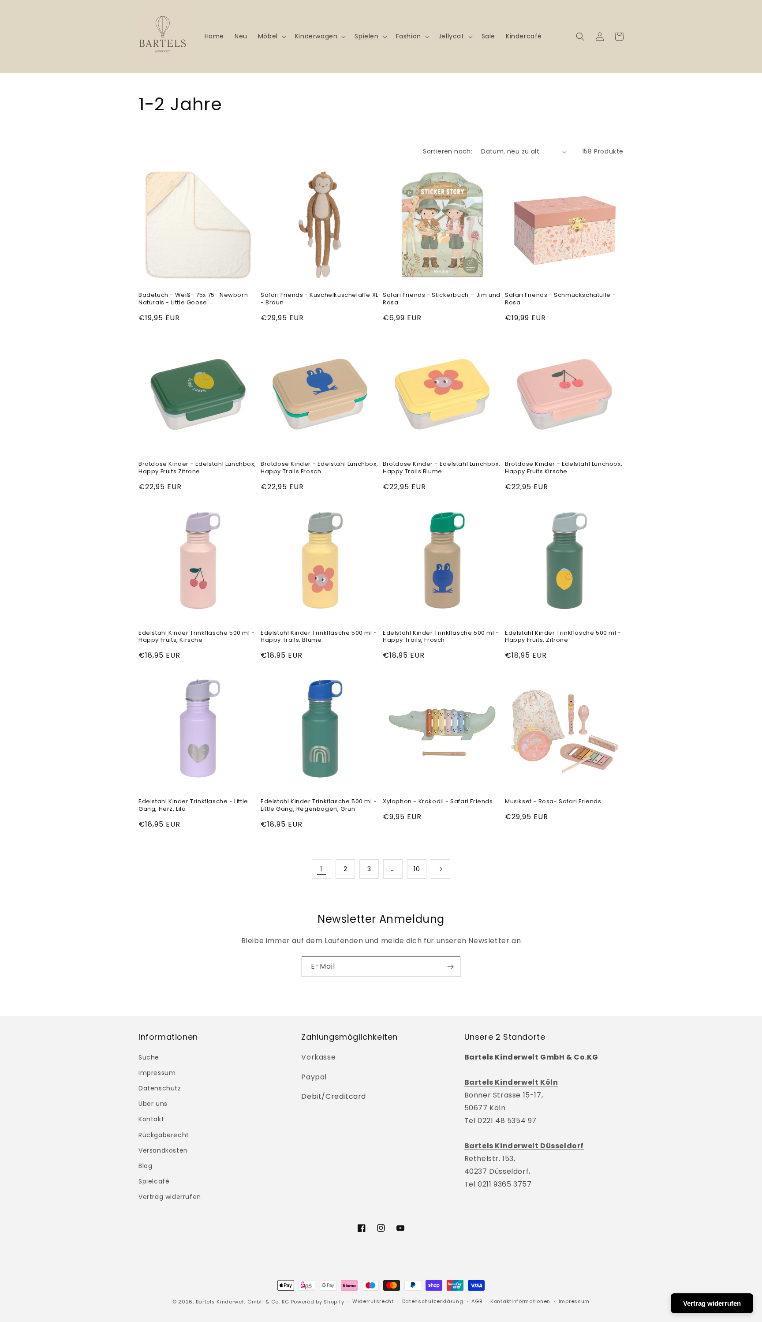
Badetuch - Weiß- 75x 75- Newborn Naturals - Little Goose (193, 299)
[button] (271, 36)
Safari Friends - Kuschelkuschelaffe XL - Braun (319, 299)
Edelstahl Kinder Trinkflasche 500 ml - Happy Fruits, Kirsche (196, 636)
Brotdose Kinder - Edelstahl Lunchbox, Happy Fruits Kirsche (563, 468)
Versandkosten (163, 1150)
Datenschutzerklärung (432, 1301)
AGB (476, 1301)
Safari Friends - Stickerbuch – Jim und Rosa (442, 299)
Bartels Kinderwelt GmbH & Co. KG (242, 1301)
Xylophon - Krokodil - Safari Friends (438, 801)
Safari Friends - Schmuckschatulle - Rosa (560, 299)
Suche (148, 1057)
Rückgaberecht (163, 1135)
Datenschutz (159, 1088)
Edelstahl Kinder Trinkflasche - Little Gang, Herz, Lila (193, 805)
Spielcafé (153, 1181)
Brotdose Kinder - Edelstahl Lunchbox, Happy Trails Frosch (319, 468)
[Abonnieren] (450, 966)
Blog (145, 1165)
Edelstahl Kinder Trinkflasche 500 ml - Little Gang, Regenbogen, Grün (319, 805)
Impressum (157, 1072)
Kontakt (151, 1119)
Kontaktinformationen (520, 1301)
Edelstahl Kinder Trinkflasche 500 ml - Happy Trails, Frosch (441, 636)
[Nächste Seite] (440, 869)
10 (417, 869)
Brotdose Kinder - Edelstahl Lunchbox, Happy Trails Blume (441, 468)
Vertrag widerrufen (169, 1196)
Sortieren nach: (447, 151)
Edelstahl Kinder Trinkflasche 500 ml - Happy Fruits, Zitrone (563, 636)
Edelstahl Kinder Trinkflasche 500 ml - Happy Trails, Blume (319, 636)
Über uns (153, 1103)
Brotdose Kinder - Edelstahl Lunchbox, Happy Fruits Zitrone (197, 468)
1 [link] (321, 869)
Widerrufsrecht (373, 1301)
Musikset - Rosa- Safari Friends (553, 801)
